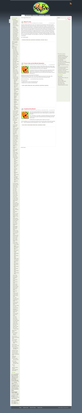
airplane (26, 85)
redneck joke (13, 400)
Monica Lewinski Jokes (15, 102)
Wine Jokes (15, 327)
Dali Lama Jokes (15, 86)
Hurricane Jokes (15, 351)
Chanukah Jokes (15, 161)
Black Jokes (15, 69)
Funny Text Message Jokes (15, 363)
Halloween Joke (15, 350)
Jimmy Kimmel (15, 30)
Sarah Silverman (16, 38)
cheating (13, 377)
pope (16, 397)
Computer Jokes (16, 114)
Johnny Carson (15, 32)
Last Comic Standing (14, 357)
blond (17, 374)
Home (20, 407)
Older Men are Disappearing (63, 56)
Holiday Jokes (15, 157)
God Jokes (15, 142)
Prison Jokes (15, 276)
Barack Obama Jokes (16, 246)
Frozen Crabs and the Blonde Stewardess (34, 63)
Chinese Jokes (15, 110)
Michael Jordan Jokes (16, 99)
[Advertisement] (38, 18)
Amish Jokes (15, 55)
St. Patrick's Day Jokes (16, 177)
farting (16, 381)
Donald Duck (16, 88)
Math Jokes (15, 208)
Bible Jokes (15, 65)
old (16, 394)
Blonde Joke (28, 39)
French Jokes (15, 137)
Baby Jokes (15, 60)
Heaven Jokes (15, 153)
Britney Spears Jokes (16, 83)
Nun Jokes (15, 221)
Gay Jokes (15, 140)
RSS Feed (71, 4)
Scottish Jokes (15, 294)
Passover (15, 168)
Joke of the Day (15, 352)
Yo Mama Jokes (16, 328)
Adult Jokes (15, 50)
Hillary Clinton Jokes (16, 258)
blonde (12, 375)
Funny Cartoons (15, 44)
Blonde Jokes (27, 23)
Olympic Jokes (15, 230)
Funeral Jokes (15, 138)
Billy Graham (16, 250)
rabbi (12, 398)
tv (47, 39)
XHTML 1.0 (62, 407)
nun (12, 394)
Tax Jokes (14, 306)
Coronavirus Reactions (62, 73)
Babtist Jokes (15, 59)
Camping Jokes (15, 73)
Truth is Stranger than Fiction (15, 370)
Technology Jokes (15, 312)
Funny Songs (14, 344)
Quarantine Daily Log (61, 63)
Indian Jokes (15, 185)
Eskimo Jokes (15, 129)
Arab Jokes (15, 57)
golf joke (17, 385)
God (12, 385)
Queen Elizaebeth (16, 107)
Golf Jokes (15, 143)
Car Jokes (15, 74)
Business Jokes (15, 72)
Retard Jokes (15, 287)
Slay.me (30, 8)
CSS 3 (67, 407)
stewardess (46, 85)
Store (46, 39)
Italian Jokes (15, 193)
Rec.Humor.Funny (61, 82)
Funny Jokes (14, 48)
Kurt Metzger (15, 33)
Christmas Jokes (15, 163)
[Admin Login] (9, 22)
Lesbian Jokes (15, 199)
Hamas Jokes (15, 149)
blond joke (16, 376)
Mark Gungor (15, 35)
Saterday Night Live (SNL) (15, 348)
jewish (13, 389)
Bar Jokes (14, 62)
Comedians (14, 19)
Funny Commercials (14, 46)
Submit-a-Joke (25, 407)
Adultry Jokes (15, 51)
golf (14, 385)
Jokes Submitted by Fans (34, 23)
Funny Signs (14, 340)
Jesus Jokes (15, 194)
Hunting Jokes (15, 183)
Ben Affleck (16, 79)
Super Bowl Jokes (15, 304)
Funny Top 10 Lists (15, 345)
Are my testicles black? (62, 68)
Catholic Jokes (15, 77)
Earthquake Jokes (15, 126)
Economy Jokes (16, 128)
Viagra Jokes (15, 321)
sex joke (13, 402)
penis (14, 397)
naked (17, 393)
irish (15, 387)
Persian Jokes (15, 236)
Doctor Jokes (15, 124)
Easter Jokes (16, 164)
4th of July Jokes (15, 159)
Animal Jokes (15, 56)
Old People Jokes (15, 229)
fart (14, 381)
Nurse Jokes (15, 223)
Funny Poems (14, 336)
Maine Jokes (15, 202)
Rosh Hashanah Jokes (15, 172)
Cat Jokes (14, 75)
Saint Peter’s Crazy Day (62, 70)
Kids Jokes (15, 196)
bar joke (14, 374)
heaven (17, 386)
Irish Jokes (15, 189)
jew (16, 387)
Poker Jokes (15, 238)
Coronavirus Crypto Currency (63, 69)
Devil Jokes (15, 119)
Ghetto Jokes (15, 141)
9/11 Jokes (15, 49)
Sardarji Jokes (15, 293)
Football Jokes (15, 136)
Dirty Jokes (15, 120)
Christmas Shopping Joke (62, 57)
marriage (14, 392)
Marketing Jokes (16, 203)
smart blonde (42, 85)
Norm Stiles (15, 36)
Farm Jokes (15, 130)
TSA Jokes (15, 316)
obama (14, 394)
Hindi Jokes (15, 156)
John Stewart (15, 31)
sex (17, 400)
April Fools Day (15, 359)
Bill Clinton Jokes (16, 248)
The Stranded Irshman (62, 58)
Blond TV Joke (27, 21)
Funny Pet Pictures (15, 334)
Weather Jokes (15, 326)
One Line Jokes (15, 231)
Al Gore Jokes (16, 244)
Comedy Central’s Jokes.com (63, 77)
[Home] (9, 19)
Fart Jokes (15, 131)
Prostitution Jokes (15, 278)
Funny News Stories (14, 331)
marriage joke (13, 393)
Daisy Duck (16, 84)
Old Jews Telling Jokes (62, 81)
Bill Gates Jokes (15, 81)
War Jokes (15, 325)
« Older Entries (23, 147)
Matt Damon (16, 94)
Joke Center (60, 78)
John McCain (16, 259)
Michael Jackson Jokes (15, 97)
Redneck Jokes (15, 286)
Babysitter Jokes (16, 61)
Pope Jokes (15, 275)
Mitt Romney (16, 263)
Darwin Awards (14, 41)
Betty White (15, 23)
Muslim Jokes (15, 218)
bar (11, 374)
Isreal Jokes (15, 191)
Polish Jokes (15, 242)
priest (18, 397)
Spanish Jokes (15, 302)
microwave (42, 39)
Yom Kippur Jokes (16, 181)
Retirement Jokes (15, 289)
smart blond (37, 85)
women (17, 403)
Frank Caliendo (15, 25)
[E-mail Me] (9, 21)
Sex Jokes (15, 297)
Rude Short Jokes (15, 291)
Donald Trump (15, 252)
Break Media (60, 76)
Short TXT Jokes (33, 407)
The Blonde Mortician (61, 55)
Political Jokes (15, 243)
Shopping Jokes (16, 298)
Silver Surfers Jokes (61, 83)
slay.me (13, 364)
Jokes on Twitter (60, 80)
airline (23, 85)
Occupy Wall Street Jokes (15, 227)
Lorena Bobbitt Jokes (16, 93)
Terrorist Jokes (15, 313)
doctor (16, 377)
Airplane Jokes (27, 64)
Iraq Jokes (15, 188)
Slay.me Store (39, 407)
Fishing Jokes (15, 135)
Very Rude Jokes (16, 320)
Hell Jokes (15, 154)
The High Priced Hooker (62, 61)
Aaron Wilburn (15, 20)
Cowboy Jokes (15, 117)
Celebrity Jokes (15, 78)
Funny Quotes (14, 339)
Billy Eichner (15, 24)
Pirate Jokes (15, 237)
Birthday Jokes (15, 66)
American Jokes (16, 54)
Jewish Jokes (15, 195)
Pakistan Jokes (15, 235)
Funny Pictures (14, 332)
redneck (15, 398)
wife (15, 403)
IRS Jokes (15, 190)
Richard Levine (15, 37)
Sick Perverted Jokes (15, 122)
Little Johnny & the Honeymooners (64, 62)
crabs (34, 85)
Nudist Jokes (15, 220)
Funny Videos (14, 346)
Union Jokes (15, 319)
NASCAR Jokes (16, 219)
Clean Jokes (15, 113)
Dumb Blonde (14, 380)
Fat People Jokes (15, 133)
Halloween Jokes (15, 147)
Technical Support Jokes (15, 310)
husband (12, 387)
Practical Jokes (14, 358)
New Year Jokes (15, 166)
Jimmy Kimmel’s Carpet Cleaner (63, 71)
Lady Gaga (16, 91)
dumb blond (13, 379)
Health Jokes (15, 152)
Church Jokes (15, 112)
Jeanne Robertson (15, 27)
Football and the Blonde (30, 108)
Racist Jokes (15, 285)
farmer (12, 381)
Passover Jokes (15, 170)
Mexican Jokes (15, 213)
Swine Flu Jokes (16, 305)
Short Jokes (14, 361)
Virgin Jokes (15, 322)
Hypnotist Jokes (16, 184)
